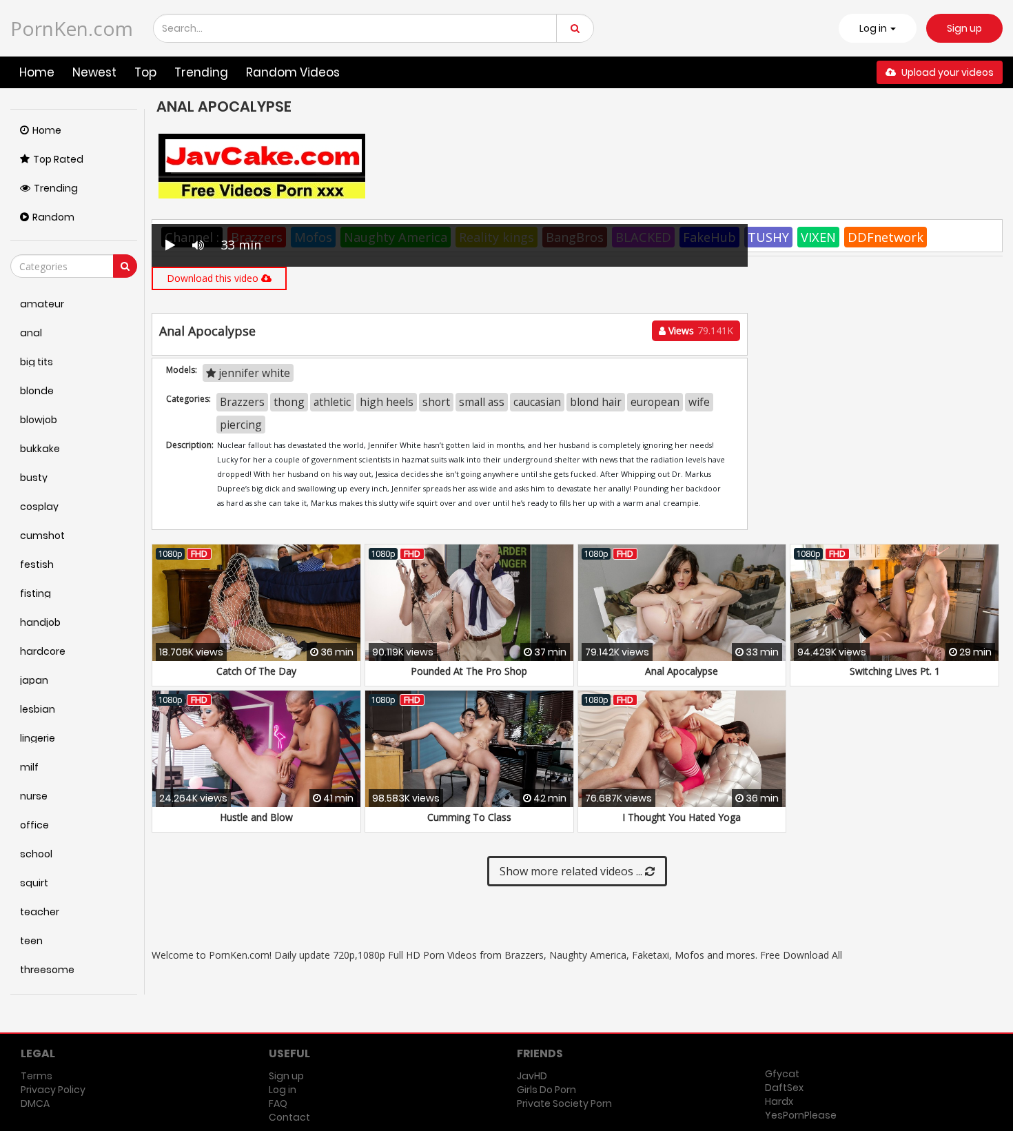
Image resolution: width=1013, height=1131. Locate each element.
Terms (36, 1076)
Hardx (779, 1101)
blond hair (596, 401)
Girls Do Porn (546, 1090)
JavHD (532, 1076)
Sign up (964, 28)
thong (289, 401)
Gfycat (782, 1074)
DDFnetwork (885, 237)
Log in (282, 1090)
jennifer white (253, 372)
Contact (289, 1117)
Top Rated (58, 159)
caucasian (537, 401)
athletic (332, 401)
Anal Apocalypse (681, 670)
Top (145, 72)
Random (53, 217)
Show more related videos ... (572, 871)
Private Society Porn (564, 1103)
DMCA (35, 1103)
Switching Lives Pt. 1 (895, 670)
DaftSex (784, 1087)
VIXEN (818, 237)
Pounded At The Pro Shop (469, 670)
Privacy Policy (53, 1090)
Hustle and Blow (256, 817)
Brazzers (242, 401)
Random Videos (293, 72)
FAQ (278, 1103)
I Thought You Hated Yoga (681, 817)
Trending (201, 72)
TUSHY (768, 237)
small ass (481, 401)
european (655, 401)
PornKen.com (71, 28)
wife (699, 401)
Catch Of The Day (256, 670)
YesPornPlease (801, 1115)
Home (36, 72)
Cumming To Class (469, 817)
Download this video (214, 278)
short (436, 401)
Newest (94, 72)
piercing (241, 424)
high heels (386, 401)
